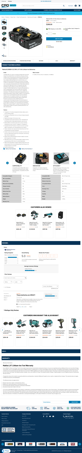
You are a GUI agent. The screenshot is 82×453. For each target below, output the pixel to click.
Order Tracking (4, 416)
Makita (47, 20)
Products (7, 17)
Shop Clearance (28, 10)
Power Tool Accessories (21, 17)
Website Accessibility (26, 426)
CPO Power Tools (4, 1)
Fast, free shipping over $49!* (46, 1)
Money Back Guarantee (6, 422)
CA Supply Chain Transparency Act (28, 424)
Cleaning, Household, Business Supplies (53, 10)
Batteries (40, 17)
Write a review (59, 22)
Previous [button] (17, 13)
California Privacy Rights (27, 434)
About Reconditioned (26, 418)
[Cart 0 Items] (79, 5)
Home (3, 17)
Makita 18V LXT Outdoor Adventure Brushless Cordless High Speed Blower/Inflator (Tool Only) (60, 332)
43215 (66, 29)
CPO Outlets (10, 1)
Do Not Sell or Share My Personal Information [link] (28, 430)
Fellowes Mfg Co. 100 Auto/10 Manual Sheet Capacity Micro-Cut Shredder (60, 224)
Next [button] (64, 13)
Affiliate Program (25, 422)
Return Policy (4, 418)
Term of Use (13, 450)
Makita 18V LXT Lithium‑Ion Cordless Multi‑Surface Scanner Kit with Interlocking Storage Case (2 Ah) (33, 332)
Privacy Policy (19, 450)
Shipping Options (5, 420)
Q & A (57, 60)
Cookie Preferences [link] (26, 432)
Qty (47, 33)
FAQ (2, 425)
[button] (4, 22)
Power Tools (13, 17)
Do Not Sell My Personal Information (31, 450)
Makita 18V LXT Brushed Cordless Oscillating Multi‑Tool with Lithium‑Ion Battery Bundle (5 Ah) (47, 224)
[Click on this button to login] (76, 6)
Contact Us (24, 420)
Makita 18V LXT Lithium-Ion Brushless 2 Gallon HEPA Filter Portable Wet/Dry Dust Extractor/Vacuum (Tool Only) (47, 332)
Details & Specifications (9, 60)
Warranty (72, 60)
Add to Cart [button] (59, 38)
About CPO (24, 416)
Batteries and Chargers (32, 17)
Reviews (41, 60)
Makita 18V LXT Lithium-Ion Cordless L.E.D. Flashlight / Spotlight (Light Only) (73, 332)
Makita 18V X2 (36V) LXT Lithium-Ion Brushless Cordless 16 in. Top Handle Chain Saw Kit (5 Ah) (21, 332)
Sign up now (75, 402)
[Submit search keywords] (64, 6)
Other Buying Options (25, 60)
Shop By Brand (77, 10)
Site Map (13, 451)
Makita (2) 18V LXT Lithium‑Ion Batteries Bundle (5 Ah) (20, 224)
